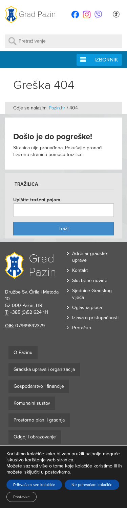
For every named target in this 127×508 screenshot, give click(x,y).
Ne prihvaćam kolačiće (91, 484)
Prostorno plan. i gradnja (39, 420)
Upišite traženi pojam (36, 200)
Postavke (21, 496)
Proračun (81, 328)
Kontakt (80, 270)
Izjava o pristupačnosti (95, 318)
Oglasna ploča (87, 307)
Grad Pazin (37, 14)
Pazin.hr (57, 108)
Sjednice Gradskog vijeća (92, 294)
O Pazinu (23, 352)
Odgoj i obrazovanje (35, 437)
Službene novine (89, 280)
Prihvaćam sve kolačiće (34, 484)
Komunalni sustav (32, 403)
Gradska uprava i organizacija (44, 369)
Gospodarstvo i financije (39, 386)
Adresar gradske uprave (89, 257)
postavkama (57, 472)
